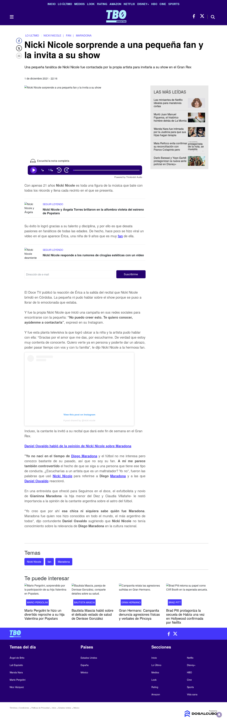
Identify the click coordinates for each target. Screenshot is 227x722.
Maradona (118, 475)
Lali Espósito (16, 665)
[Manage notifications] (219, 714)
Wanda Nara (16, 672)
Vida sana (192, 694)
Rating (102, 4)
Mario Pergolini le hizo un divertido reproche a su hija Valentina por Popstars (44, 614)
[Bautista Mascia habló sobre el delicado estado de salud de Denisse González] (93, 596)
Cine (163, 4)
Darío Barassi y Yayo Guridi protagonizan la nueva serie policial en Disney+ (170, 161)
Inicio (52, 4)
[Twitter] (19, 48)
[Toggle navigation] (11, 17)
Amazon (115, 4)
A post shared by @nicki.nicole (79, 420)
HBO (154, 4)
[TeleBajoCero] (60, 633)
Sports (173, 4)
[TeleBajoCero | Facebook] (195, 16)
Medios (79, 4)
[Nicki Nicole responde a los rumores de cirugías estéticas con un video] (32, 254)
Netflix (129, 4)
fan (120, 235)
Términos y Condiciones (19, 707)
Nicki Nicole (62, 475)
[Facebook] (19, 41)
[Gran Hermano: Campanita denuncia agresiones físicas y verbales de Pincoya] (140, 596)
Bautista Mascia (84, 602)
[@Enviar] (19, 56)
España (85, 665)
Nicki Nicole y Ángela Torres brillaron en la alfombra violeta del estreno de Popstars (93, 211)
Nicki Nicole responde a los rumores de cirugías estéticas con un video (93, 255)
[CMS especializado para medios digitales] (193, 713)
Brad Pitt (175, 602)
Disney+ (143, 4)
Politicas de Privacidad (40, 707)
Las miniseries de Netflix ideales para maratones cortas (168, 103)
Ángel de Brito (17, 657)
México (84, 672)
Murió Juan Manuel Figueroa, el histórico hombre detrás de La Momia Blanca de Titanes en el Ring (170, 120)
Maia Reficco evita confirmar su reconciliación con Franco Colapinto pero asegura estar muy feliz (170, 148)
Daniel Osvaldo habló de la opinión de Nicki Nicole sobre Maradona (77, 445)
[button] (131, 274)
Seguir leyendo (53, 204)
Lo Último (65, 4)
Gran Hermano (131, 602)
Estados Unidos (89, 657)
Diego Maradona (84, 455)
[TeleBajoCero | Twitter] (202, 16)
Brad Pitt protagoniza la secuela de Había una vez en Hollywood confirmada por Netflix (185, 616)
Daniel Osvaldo (36, 480)
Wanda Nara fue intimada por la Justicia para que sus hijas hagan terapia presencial (170, 133)
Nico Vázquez (17, 687)
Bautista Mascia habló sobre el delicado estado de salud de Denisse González (92, 614)
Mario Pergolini (37, 602)
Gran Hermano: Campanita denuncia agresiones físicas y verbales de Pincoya (139, 614)
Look (91, 4)
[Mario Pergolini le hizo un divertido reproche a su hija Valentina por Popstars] (45, 596)
